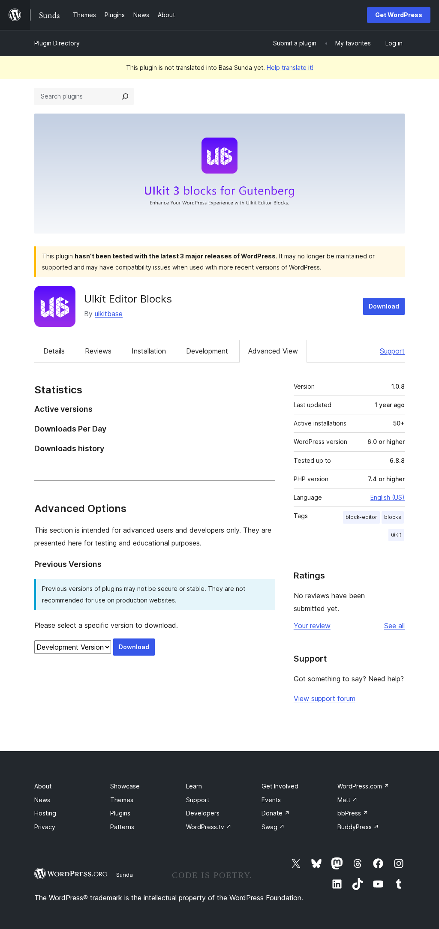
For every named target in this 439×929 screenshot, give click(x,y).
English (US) (387, 497)
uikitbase (109, 313)
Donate (276, 813)
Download (384, 306)
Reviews (98, 351)
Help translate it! (290, 67)
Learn (194, 786)
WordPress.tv (209, 826)
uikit (396, 534)
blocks (392, 517)
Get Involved (280, 786)
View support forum (324, 698)
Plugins (120, 813)
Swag (273, 826)
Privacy (44, 826)
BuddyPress (358, 826)
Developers (203, 813)
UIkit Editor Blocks (128, 299)
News (42, 799)
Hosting (45, 813)
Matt (347, 799)
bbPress (352, 813)
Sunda (124, 874)
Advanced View (273, 351)
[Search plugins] (125, 96)
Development (207, 351)
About (42, 786)
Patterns (122, 826)
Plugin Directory (57, 43)
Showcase (125, 786)
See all (394, 625)
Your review (312, 625)
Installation (149, 351)
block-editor (361, 517)
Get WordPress (398, 14)
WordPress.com (363, 786)
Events (271, 799)
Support (392, 351)
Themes (121, 799)
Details (54, 351)
